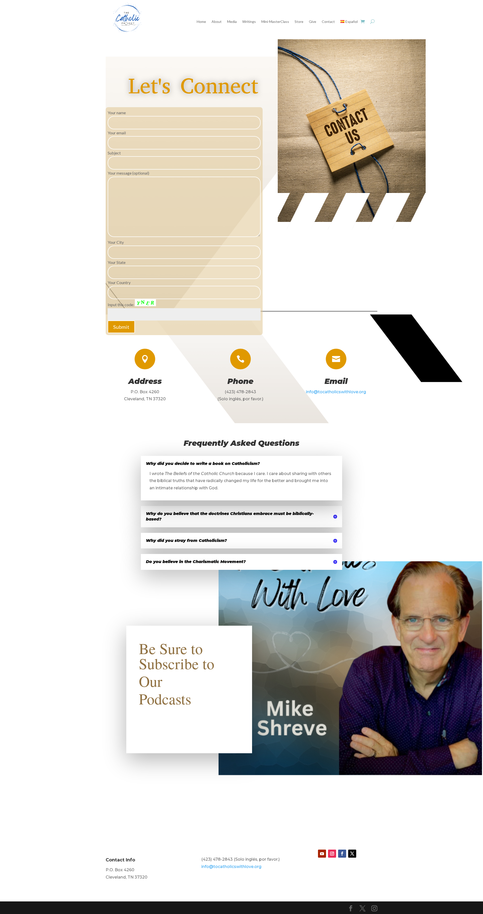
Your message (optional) (128, 173)
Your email (117, 132)
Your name (117, 112)
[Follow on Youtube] (322, 854)
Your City (116, 242)
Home (201, 21)
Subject (114, 152)
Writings (249, 21)
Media (232, 21)
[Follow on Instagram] (332, 854)
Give (312, 21)
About (217, 21)
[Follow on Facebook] (342, 854)
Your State (117, 262)
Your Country (119, 282)
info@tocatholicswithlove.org (336, 391)
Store (299, 21)
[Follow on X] (352, 854)
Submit (121, 327)
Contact (328, 21)
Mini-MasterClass (275, 21)
